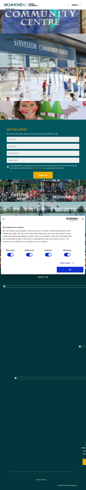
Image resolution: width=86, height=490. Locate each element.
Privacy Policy (37, 168)
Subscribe (43, 175)
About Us (43, 277)
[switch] (29, 254)
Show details (65, 263)
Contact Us (29, 70)
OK (70, 270)
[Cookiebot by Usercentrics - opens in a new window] (68, 219)
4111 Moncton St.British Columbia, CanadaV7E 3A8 (18, 55)
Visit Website (13, 70)
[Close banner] (82, 219)
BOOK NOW (10, 9)
